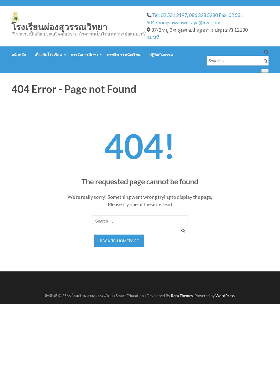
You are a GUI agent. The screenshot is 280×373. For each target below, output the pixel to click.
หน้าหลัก (18, 54)
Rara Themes (182, 295)
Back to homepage (119, 240)
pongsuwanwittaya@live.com (189, 22)
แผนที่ (153, 37)
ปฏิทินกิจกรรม (161, 54)
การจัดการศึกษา (84, 54)
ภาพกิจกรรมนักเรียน (124, 54)
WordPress (225, 295)
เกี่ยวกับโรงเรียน (48, 54)
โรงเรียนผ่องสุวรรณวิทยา (59, 27)
